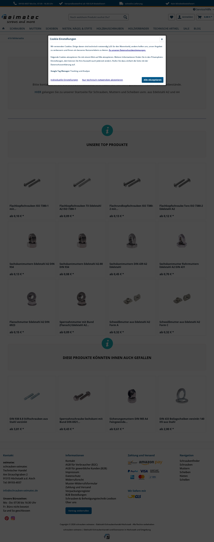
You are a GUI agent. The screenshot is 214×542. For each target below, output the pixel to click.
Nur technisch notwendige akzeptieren (102, 79)
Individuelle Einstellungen (64, 79)
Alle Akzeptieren (153, 79)
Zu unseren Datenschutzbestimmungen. (127, 50)
